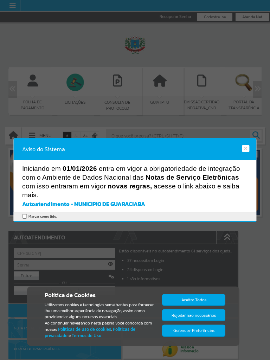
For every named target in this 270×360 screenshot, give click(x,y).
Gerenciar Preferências (193, 330)
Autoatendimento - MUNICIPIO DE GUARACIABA (83, 204)
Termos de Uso (86, 336)
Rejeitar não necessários (194, 315)
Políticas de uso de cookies (84, 329)
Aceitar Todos (193, 300)
